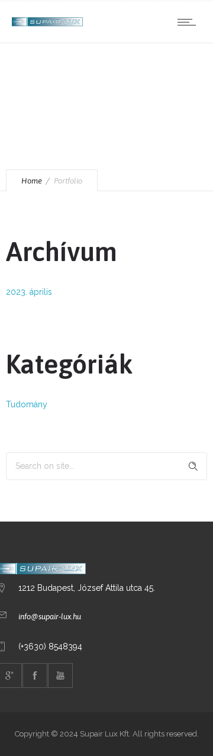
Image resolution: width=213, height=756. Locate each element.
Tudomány (26, 404)
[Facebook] (34, 675)
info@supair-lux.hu (49, 616)
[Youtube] (60, 675)
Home (31, 180)
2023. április (29, 292)
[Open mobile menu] (189, 22)
